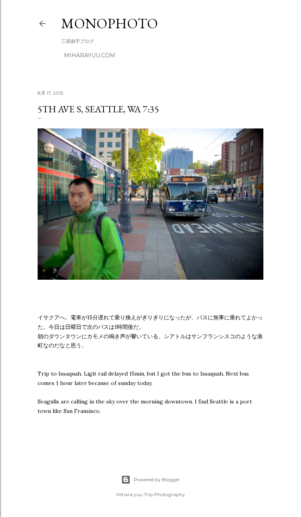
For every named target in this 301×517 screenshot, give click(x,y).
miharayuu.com (89, 55)
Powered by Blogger (157, 479)
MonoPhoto (109, 23)
